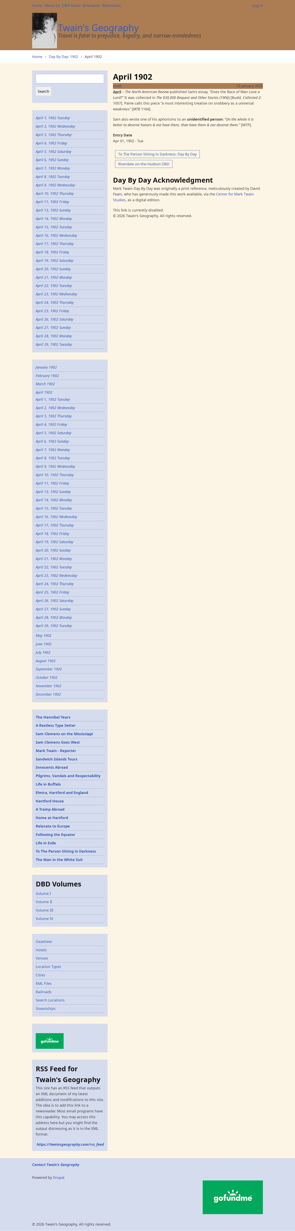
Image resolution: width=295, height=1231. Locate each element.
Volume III (44, 910)
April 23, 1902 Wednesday (56, 294)
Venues (42, 958)
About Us (52, 5)
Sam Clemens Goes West (58, 742)
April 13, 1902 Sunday (53, 210)
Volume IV (44, 918)
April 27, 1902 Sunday (53, 327)
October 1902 (46, 677)
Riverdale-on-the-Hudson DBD (143, 164)
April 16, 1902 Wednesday (56, 235)
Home (37, 5)
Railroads (44, 991)
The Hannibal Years (53, 717)
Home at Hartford (52, 817)
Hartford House (50, 801)
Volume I (43, 893)
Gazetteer (44, 941)
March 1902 (45, 383)
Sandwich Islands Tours (56, 759)
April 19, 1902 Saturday (54, 260)
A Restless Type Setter (56, 725)
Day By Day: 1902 (63, 56)
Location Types (48, 966)
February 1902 (47, 375)
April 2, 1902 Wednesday (55, 126)
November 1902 (48, 685)
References (111, 5)
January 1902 (46, 367)
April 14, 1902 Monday (54, 218)
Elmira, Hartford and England (62, 792)
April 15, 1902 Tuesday (54, 227)
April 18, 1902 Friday (52, 252)
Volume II (44, 901)
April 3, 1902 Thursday (54, 134)
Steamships (46, 1008)
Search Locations (50, 1000)
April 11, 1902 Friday (52, 201)
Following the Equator (55, 834)
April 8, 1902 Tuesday (53, 176)
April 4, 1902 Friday (51, 143)
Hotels (41, 949)
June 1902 (44, 643)
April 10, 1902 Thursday (55, 193)
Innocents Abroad (52, 767)
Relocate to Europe (53, 826)
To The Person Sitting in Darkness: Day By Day (157, 154)
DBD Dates (71, 5)
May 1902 (43, 635)
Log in (257, 5)
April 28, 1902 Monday (54, 335)
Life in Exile (46, 843)
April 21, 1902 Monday (54, 277)
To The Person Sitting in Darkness (66, 851)
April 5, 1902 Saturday (53, 151)
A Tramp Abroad (50, 809)
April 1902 (44, 392)
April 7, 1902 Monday (53, 168)
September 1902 (49, 669)
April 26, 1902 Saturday (54, 319)
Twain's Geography (98, 27)
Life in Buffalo (48, 784)
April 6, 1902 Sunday (52, 159)
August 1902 (46, 660)
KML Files (44, 983)
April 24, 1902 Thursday (55, 302)
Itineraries (91, 5)
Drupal (58, 1177)
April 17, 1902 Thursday (55, 243)
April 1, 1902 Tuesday (53, 117)
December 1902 (48, 694)
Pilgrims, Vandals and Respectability (68, 775)
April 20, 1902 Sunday (53, 268)
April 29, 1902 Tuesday (54, 344)
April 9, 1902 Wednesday (55, 185)
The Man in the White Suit (59, 859)
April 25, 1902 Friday (52, 310)
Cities (40, 975)
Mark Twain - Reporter (56, 750)
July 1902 (43, 652)
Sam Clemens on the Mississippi (64, 733)
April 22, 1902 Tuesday (54, 285)
